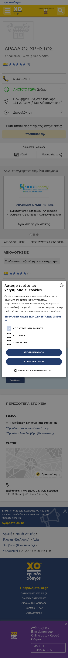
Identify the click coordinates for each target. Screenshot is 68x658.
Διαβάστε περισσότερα (48, 311)
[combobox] (61, 285)
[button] (34, 318)
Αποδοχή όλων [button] (34, 361)
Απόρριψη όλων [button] (34, 352)
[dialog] (34, 329)
